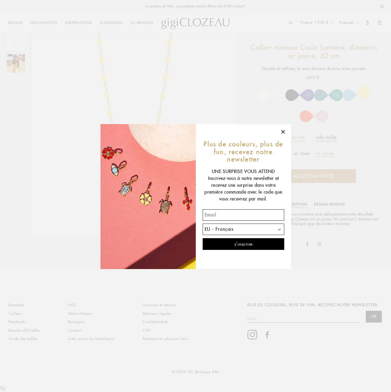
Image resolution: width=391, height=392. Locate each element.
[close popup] (283, 132)
